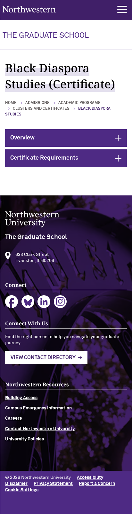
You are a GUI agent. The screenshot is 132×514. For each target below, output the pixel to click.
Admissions (37, 103)
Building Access (21, 398)
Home (11, 103)
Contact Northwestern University (40, 429)
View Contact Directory (43, 357)
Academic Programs (79, 103)
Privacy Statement (53, 483)
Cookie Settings (21, 490)
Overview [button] (68, 138)
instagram (60, 301)
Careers (13, 418)
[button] (122, 9)
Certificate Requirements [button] (68, 158)
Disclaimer (16, 483)
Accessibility (90, 477)
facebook (11, 301)
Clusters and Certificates (41, 109)
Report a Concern (97, 483)
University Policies (24, 439)
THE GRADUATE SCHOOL (46, 35)
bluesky (28, 301)
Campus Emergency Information (38, 408)
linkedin (44, 301)
